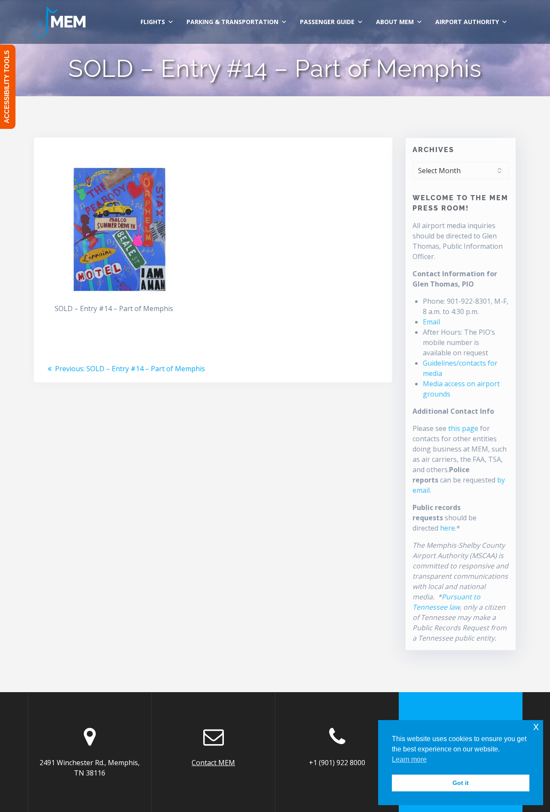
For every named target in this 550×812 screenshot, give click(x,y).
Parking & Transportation (232, 22)
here (447, 528)
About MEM (395, 22)
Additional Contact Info (453, 411)
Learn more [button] (409, 759)
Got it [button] (460, 782)
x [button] (536, 726)
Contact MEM (213, 762)
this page (463, 428)
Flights (153, 22)
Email (431, 322)
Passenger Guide (327, 22)
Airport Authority (467, 22)
